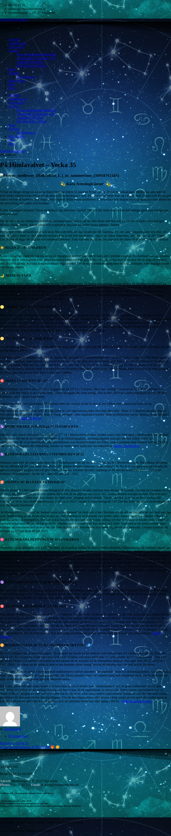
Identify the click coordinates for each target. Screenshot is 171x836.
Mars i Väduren (31, 418)
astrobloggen (12, 729)
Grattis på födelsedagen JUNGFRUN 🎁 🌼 (30, 747)
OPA (11, 84)
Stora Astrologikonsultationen (36, 54)
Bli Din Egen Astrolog (31, 65)
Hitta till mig (16, 80)
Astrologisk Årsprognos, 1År (36, 58)
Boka (11, 69)
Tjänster (13, 50)
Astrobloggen (17, 43)
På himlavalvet (18, 736)
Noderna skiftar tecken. (136, 701)
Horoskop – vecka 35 (14, 743)
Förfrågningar (26, 77)
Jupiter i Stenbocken (126, 446)
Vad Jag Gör (16, 47)
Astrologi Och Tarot (30, 62)
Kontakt (13, 73)
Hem (11, 88)
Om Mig (14, 39)
